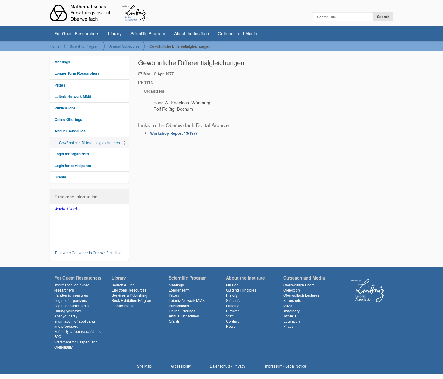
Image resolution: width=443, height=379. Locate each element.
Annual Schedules (124, 46)
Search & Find (123, 284)
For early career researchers (77, 331)
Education (291, 321)
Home (55, 46)
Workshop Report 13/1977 (174, 133)
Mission (232, 284)
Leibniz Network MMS (73, 96)
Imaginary (291, 310)
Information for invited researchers (72, 287)
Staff (229, 315)
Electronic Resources (129, 289)
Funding (233, 305)
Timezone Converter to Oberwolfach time (88, 252)
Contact (232, 321)
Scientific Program (147, 33)
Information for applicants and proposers (75, 323)
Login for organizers (72, 153)
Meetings (62, 62)
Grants (60, 177)
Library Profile (123, 305)
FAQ (57, 336)
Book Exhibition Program (132, 300)
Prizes (60, 85)
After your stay (65, 315)
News (230, 326)
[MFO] (98, 13)
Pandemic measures (71, 295)
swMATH (290, 315)
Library (114, 33)
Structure (233, 300)
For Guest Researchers (76, 33)
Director (232, 310)
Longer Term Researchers (77, 73)
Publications (65, 108)
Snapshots (292, 300)
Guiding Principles (241, 289)
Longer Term (179, 289)
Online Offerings (68, 119)
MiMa (287, 305)
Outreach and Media (237, 33)
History (231, 295)
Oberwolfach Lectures (301, 295)
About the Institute (191, 33)
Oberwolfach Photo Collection (299, 287)
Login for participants (73, 165)
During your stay (67, 310)
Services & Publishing (129, 295)
